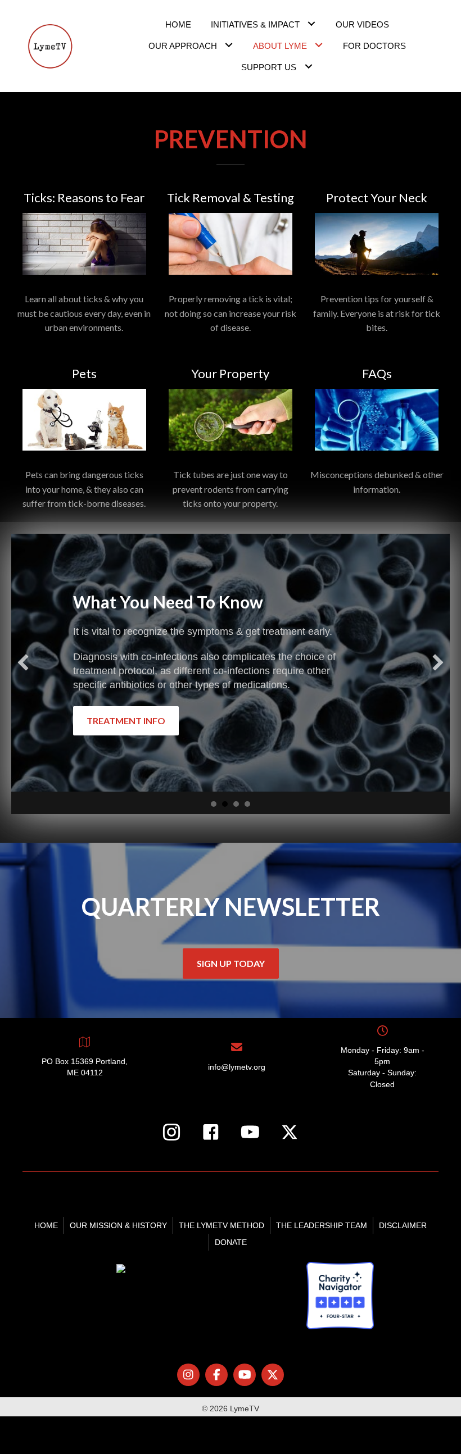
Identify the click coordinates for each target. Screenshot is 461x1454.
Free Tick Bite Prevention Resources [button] (247, 804)
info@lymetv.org (236, 1066)
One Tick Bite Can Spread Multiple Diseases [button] (213, 804)
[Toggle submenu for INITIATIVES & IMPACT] (312, 23)
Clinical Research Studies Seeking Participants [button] (236, 804)
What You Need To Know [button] (225, 804)
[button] (23, 662)
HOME (46, 1225)
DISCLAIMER (403, 1225)
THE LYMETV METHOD (221, 1225)
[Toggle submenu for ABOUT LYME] (319, 45)
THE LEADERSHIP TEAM (321, 1225)
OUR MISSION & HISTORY (118, 1225)
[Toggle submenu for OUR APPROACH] (229, 45)
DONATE (231, 1242)
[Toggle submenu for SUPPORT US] (308, 66)
